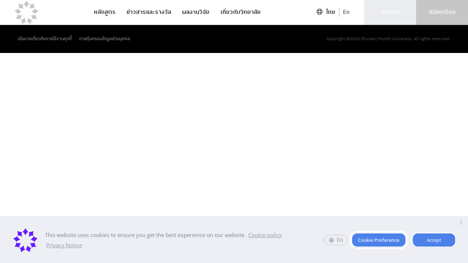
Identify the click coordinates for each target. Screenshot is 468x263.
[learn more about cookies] (85, 246)
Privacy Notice (64, 245)
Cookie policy (265, 235)
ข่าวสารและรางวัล (149, 12)
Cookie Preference (379, 240)
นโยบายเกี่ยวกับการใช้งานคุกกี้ (45, 39)
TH (339, 240)
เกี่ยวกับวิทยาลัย (240, 12)
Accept (434, 240)
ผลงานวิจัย (196, 12)
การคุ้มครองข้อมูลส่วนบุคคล (104, 39)
